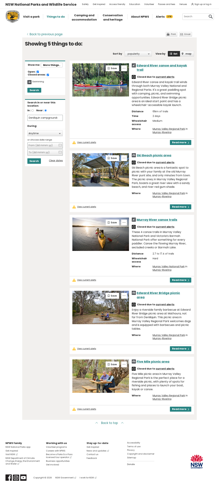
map (188, 53)
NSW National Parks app (17, 447)
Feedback (92, 458)
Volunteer (149, 4)
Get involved (52, 464)
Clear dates (56, 160)
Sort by (117, 53)
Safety (85, 4)
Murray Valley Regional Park (169, 129)
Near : (40, 110)
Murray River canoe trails (157, 220)
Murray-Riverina (162, 132)
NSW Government (64, 477)
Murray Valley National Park (169, 266)
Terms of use (133, 446)
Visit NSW (10, 454)
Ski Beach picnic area (154, 155)
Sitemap (131, 457)
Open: (32, 71)
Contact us (92, 454)
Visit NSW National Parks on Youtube (23, 477)
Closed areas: (37, 74)
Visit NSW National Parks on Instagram (16, 477)
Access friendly (117, 4)
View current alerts (86, 142)
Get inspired (99, 4)
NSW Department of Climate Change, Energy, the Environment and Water (22, 461)
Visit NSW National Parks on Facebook (8, 477)
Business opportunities (58, 461)
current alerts (165, 77)
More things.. (51, 65)
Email (187, 34)
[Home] (12, 16)
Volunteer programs (56, 447)
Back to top (109, 423)
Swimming (38, 81)
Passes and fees (166, 4)
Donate (131, 464)
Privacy (131, 450)
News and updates (96, 450)
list (175, 53)
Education (134, 4)
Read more (179, 142)
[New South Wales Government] (196, 461)
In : (29, 110)
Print (173, 34)
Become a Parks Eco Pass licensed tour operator (59, 456)
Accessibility (133, 442)
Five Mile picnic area (153, 361)
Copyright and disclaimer (140, 453)
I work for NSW (87, 477)
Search (34, 90)
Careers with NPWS (55, 450)
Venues (183, 4)
